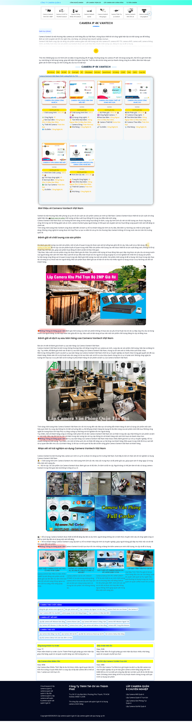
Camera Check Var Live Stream (117, 609)
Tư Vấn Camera (131, 2)
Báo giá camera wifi (71, 609)
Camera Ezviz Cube (75, 625)
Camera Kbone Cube (73, 622)
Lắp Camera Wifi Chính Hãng (114, 2)
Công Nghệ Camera (76, 2)
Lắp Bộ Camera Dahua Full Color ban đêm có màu (55, 638)
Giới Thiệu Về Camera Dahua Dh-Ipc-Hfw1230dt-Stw (110, 571)
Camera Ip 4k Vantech (96, 23)
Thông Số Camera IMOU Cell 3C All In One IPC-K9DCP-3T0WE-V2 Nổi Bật (81, 571)
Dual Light (75, 72)
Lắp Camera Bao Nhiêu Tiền (49, 661)
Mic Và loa (51, 72)
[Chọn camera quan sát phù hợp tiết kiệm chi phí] (149, 13)
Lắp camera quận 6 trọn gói (137, 697)
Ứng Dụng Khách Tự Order (48, 646)
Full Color (97, 72)
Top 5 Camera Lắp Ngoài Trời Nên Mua (92, 609)
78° (82, 72)
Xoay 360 (142, 72)
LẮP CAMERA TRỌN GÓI (93, 2)
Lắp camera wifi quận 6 (135, 694)
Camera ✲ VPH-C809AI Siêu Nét (54, 162)
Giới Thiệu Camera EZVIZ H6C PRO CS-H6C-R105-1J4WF (52, 570)
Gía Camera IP (133, 609)
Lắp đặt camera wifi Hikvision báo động (52, 622)
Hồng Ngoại (88, 72)
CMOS (135, 72)
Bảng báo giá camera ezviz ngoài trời (51, 609)
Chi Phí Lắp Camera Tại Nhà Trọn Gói (112, 661)
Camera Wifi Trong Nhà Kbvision (118, 625)
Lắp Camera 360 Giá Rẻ (69, 634)
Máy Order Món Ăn (104, 646)
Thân (129, 72)
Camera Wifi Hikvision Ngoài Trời (118, 622)
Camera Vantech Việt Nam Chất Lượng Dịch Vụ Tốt (58, 76)
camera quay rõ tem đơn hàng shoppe (74, 613)
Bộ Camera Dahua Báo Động (114, 634)
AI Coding (116, 72)
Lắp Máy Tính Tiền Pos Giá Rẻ (140, 569)
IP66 (58, 72)
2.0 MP (123, 72)
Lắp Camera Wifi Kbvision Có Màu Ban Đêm (53, 625)
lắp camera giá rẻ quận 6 (136, 706)
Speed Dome (106, 72)
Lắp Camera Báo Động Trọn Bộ (49, 634)
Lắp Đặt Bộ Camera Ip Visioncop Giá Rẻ (91, 634)
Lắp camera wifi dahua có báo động (95, 625)
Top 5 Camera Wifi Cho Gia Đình (49, 613)
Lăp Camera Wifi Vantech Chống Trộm (94, 622)
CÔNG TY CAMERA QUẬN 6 (50, 3)
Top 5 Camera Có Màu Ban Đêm (99, 613)
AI (69, 72)
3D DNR (64, 72)
